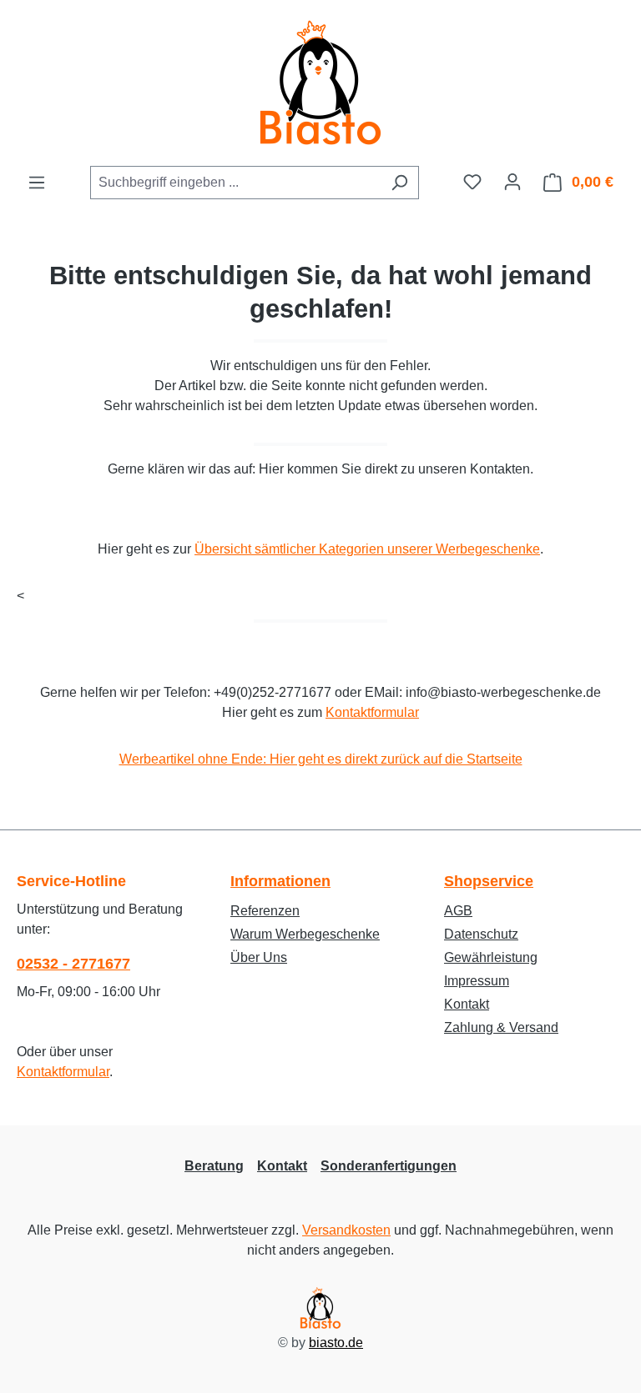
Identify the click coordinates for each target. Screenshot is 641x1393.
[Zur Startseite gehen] (320, 82)
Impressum (476, 981)
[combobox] (235, 182)
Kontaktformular (372, 712)
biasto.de (336, 1342)
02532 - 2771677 (73, 963)
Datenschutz (481, 934)
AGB (458, 911)
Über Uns (258, 957)
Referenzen (265, 911)
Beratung (214, 1166)
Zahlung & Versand (501, 1027)
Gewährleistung (491, 957)
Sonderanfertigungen (388, 1166)
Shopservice (488, 881)
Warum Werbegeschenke (305, 934)
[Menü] (37, 182)
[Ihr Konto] (512, 181)
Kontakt (466, 1004)
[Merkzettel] (472, 181)
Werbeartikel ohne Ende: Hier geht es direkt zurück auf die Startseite (320, 759)
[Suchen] (399, 182)
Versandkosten (346, 1230)
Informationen (280, 881)
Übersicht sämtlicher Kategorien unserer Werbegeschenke (367, 549)
